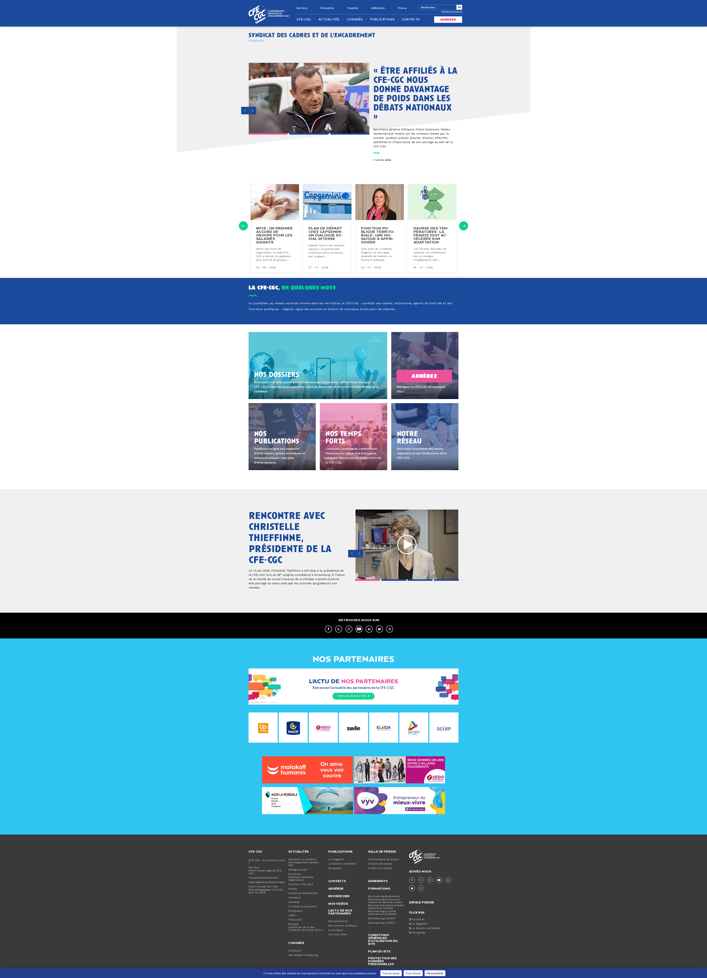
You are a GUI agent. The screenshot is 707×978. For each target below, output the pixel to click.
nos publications (276, 437)
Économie (294, 874)
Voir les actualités (351, 696)
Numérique (295, 911)
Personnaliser (435, 973)
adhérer (448, 19)
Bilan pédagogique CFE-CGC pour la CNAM (266, 891)
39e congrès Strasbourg (303, 955)
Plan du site (379, 951)
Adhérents (378, 7)
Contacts (411, 19)
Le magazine (336, 859)
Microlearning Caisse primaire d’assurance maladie (386, 907)
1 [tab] (268, 134)
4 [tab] (446, 580)
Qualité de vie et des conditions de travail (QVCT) (305, 929)
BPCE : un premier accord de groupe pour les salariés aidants (274, 235)
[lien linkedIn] (369, 629)
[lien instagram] (348, 629)
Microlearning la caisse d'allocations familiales (382, 913)
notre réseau (409, 437)
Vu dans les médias (380, 868)
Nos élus (254, 867)
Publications (382, 19)
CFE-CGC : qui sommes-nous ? (267, 862)
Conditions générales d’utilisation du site (383, 939)
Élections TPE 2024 (300, 884)
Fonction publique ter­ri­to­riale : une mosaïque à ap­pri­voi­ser (378, 235)
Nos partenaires (338, 921)
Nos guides (335, 868)
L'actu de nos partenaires (340, 912)
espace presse (421, 902)
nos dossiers (276, 374)
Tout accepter (391, 973)
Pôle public (295, 920)
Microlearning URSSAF (381, 918)
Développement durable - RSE (304, 864)
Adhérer (336, 888)
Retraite (293, 924)
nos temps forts (344, 437)
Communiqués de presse (383, 859)
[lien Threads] (389, 629)
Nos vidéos (338, 903)
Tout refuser (413, 973)
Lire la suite (383, 160)
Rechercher (339, 896)
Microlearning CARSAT (381, 923)
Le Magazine (419, 924)
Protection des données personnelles (382, 961)
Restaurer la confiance (302, 859)
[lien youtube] (359, 629)
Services (301, 7)
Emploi (292, 889)
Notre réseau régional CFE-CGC (265, 872)
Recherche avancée (451, 11)
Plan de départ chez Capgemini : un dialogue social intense (326, 233)
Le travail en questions (302, 906)
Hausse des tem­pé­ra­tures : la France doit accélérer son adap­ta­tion (431, 235)
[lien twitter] (338, 629)
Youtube (352, 7)
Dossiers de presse (380, 864)
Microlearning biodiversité (384, 896)
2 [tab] (308, 134)
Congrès (355, 19)
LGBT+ (292, 915)
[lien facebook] (328, 629)
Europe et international (302, 893)
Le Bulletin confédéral (342, 864)
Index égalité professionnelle (267, 882)
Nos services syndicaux (342, 925)
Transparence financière (263, 878)
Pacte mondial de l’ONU (263, 886)
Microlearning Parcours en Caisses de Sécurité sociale (385, 901)
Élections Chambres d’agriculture (300, 879)
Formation (327, 7)
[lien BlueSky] (379, 629)
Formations (379, 888)
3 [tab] (350, 134)
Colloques (294, 950)
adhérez (424, 376)
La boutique (335, 930)
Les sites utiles (337, 934)
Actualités (329, 19)
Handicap (294, 902)
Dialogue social (297, 869)
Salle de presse (382, 851)
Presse (402, 7)
